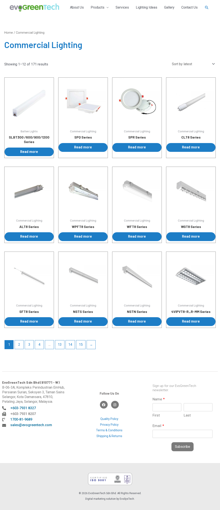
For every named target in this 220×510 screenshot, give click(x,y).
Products (97, 7)
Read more (29, 152)
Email (158, 426)
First (156, 415)
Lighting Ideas (146, 7)
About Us (77, 7)
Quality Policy (109, 419)
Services (122, 7)
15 (81, 345)
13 (60, 345)
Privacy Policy (109, 424)
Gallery (169, 7)
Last (187, 415)
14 (70, 345)
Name (159, 399)
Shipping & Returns (109, 436)
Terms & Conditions (109, 430)
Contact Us (189, 7)
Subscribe (182, 447)
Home (8, 33)
